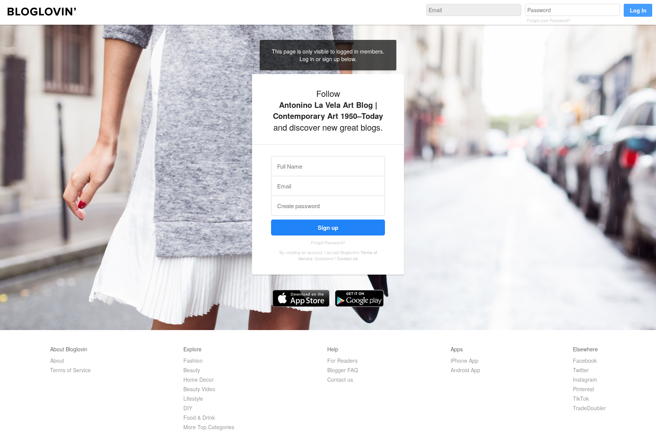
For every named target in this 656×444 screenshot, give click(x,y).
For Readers (342, 360)
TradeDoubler (589, 408)
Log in (308, 59)
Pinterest (583, 389)
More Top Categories (208, 427)
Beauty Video (199, 389)
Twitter (581, 370)
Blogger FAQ (342, 370)
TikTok (581, 398)
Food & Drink (199, 417)
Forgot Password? (328, 242)
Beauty (191, 370)
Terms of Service (70, 370)
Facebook (585, 360)
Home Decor (198, 379)
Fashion (193, 360)
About (57, 360)
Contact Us (347, 258)
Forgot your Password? (549, 20)
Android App (465, 370)
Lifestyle (193, 398)
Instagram (585, 379)
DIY (187, 408)
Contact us (340, 379)
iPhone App (464, 360)
